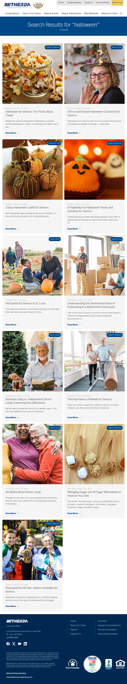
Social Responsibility (107, 634)
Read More (11, 133)
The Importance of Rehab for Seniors (89, 399)
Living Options (12, 13)
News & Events (51, 13)
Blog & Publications (71, 13)
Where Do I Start (109, 13)
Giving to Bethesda (74, 2)
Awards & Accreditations (109, 625)
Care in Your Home (32, 13)
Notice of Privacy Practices (16, 673)
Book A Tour (117, 2)
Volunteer (102, 621)
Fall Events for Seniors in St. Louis (26, 303)
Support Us (75, 634)
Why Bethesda (91, 13)
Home (73, 621)
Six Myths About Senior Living (23, 492)
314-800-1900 (12, 637)
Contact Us (88, 2)
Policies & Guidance (107, 630)
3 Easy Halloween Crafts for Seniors (27, 207)
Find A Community (102, 2)
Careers (61, 2)
